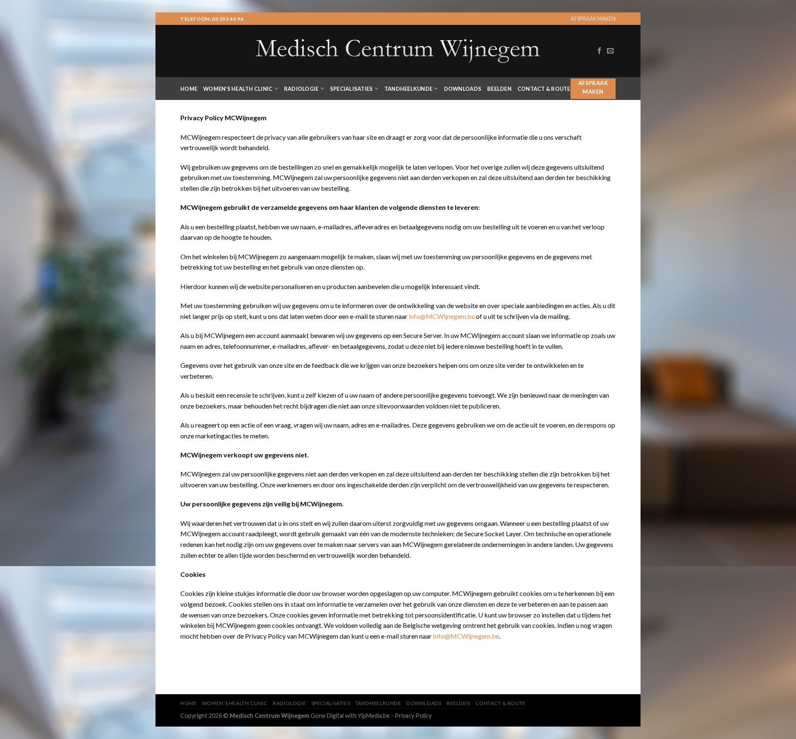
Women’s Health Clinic (237, 88)
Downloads (462, 88)
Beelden (499, 88)
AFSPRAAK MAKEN (593, 18)
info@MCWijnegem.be (442, 316)
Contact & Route (543, 88)
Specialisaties (351, 88)
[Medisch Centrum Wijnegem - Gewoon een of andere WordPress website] (398, 51)
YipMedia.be (374, 715)
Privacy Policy (413, 715)
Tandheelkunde (408, 88)
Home (188, 88)
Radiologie (301, 88)
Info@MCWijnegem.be (466, 636)
